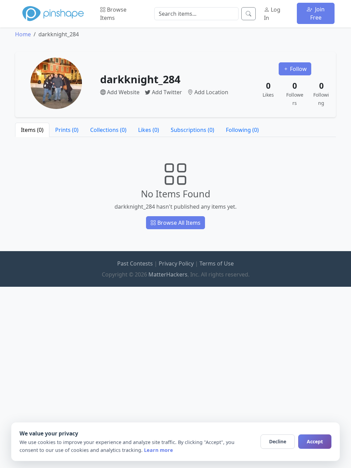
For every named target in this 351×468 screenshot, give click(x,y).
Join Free (317, 13)
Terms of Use (216, 263)
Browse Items (113, 14)
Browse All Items (178, 222)
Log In (272, 14)
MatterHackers (167, 274)
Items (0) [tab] (32, 130)
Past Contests (135, 263)
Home (23, 34)
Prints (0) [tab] (66, 130)
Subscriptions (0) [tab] (192, 130)
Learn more (158, 450)
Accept (315, 441)
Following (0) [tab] (242, 130)
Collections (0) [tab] (108, 130)
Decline (277, 441)
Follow (298, 69)
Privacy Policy (176, 263)
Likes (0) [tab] (148, 130)
